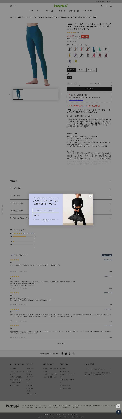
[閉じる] (90, 196)
